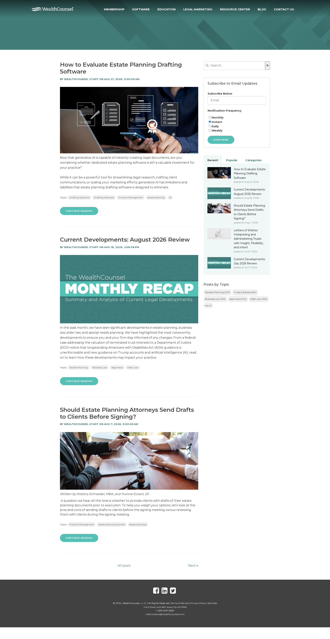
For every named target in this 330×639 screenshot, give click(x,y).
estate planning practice (111, 524)
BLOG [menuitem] (262, 9)
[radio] (237, 117)
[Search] (267, 65)
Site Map (212, 603)
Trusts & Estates (245, 292)
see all (208, 305)
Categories (253, 160)
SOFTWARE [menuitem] (141, 9)
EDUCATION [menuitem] (166, 9)
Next (192, 565)
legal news (117, 367)
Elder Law (132, 367)
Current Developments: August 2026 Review (125, 239)
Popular (231, 160)
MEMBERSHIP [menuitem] (114, 9)
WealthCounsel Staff (81, 79)
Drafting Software (104, 197)
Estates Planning (78, 367)
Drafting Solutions (79, 197)
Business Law (99, 367)
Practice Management (130, 197)
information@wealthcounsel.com (165, 614)
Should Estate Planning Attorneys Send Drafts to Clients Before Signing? (127, 413)
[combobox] (234, 65)
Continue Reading (79, 211)
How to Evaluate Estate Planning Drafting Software (121, 68)
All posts (124, 565)
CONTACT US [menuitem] (284, 9)
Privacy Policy (198, 603)
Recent (212, 160)
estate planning (156, 197)
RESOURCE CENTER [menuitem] (235, 9)
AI (170, 197)
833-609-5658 (166, 610)
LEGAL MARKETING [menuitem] (197, 9)
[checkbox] (237, 124)
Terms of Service (179, 603)
